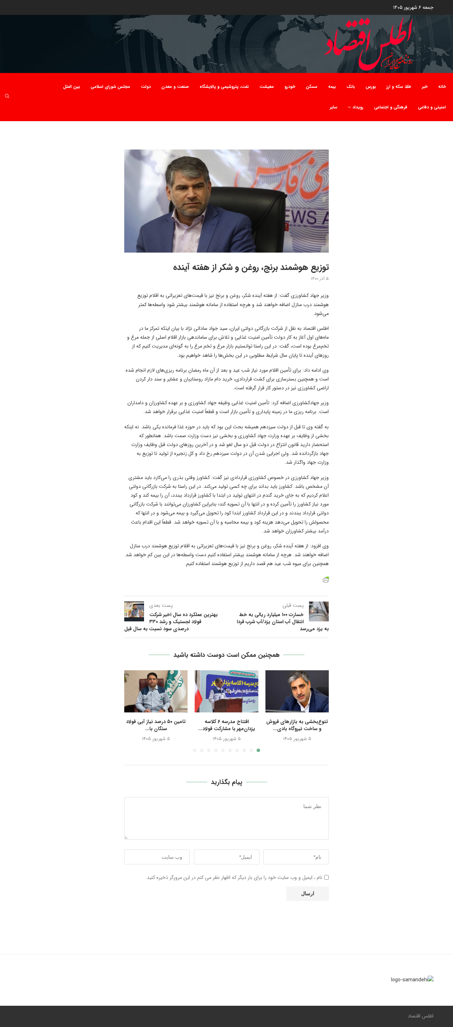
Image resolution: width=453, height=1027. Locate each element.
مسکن (311, 86)
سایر (333, 107)
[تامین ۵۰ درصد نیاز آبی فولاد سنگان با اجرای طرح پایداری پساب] (156, 691)
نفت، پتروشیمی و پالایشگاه (224, 86)
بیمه (332, 86)
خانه (442, 86)
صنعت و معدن (175, 86)
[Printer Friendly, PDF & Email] (326, 579)
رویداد (357, 107)
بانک (350, 86)
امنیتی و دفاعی (432, 107)
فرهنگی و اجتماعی (390, 107)
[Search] (7, 97)
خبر (425, 86)
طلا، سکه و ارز (398, 86)
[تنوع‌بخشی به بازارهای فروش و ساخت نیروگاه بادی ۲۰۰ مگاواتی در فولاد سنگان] (297, 691)
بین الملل (71, 86)
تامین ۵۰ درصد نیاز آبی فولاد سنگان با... (156, 725)
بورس (371, 86)
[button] (134, 711)
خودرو (290, 86)
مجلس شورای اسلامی (110, 86)
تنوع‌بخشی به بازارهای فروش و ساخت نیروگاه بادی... (297, 725)
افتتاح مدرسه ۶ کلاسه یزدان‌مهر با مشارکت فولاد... (226, 725)
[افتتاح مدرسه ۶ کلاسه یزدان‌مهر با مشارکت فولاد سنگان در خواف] (226, 691)
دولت (146, 86)
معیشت (266, 86)
